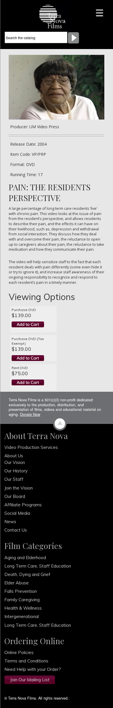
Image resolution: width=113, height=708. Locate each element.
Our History (16, 471)
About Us (13, 455)
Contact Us (15, 530)
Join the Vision (18, 488)
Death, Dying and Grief (27, 574)
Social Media (17, 513)
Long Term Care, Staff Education (37, 566)
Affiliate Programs (23, 504)
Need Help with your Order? (32, 669)
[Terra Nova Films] (54, 16)
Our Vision (14, 462)
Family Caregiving (22, 599)
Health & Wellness (23, 608)
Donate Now (30, 414)
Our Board (14, 496)
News (10, 521)
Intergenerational (21, 616)
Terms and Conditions (26, 661)
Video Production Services (31, 447)
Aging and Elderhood (25, 557)
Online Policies (19, 652)
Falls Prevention (20, 591)
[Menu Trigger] (99, 12)
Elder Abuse (16, 583)
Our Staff (13, 479)
